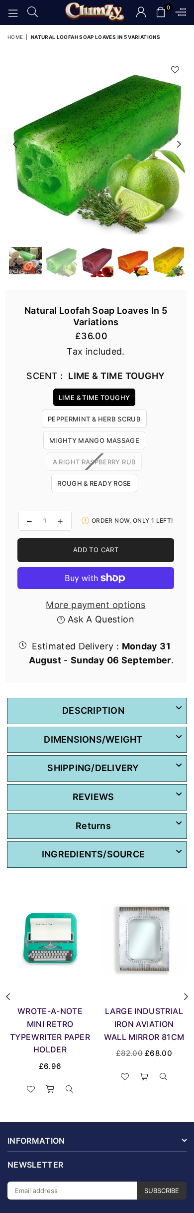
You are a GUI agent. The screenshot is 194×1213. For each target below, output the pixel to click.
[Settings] (179, 12)
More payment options (95, 605)
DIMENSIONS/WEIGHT (93, 739)
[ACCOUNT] (141, 12)
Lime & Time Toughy (94, 398)
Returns (93, 825)
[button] (161, 12)
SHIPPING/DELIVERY (93, 768)
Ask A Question (99, 619)
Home (15, 37)
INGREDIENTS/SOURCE (93, 854)
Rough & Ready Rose (94, 483)
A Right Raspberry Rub (94, 462)
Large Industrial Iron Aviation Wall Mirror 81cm (144, 1023)
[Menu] (13, 12)
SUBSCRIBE (161, 1191)
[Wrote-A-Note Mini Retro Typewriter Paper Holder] (50, 938)
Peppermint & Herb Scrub (94, 419)
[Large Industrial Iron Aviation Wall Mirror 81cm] (144, 938)
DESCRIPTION (93, 710)
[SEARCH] (33, 12)
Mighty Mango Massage (94, 440)
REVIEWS (93, 797)
